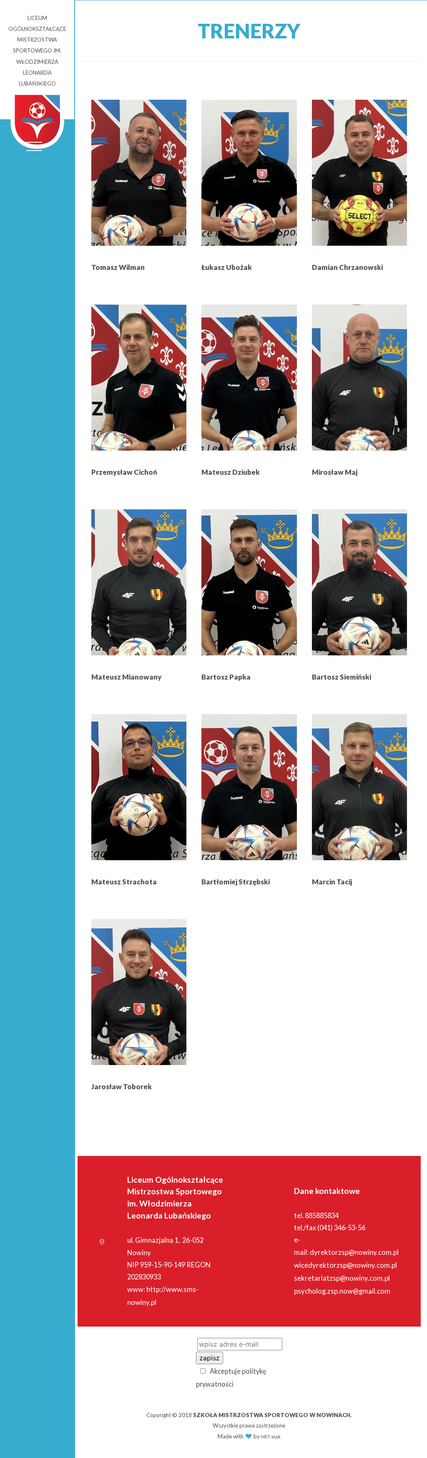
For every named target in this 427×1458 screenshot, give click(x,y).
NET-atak (271, 1436)
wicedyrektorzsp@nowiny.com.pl (345, 1265)
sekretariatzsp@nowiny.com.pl (342, 1278)
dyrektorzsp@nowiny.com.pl (354, 1252)
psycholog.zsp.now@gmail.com (342, 1291)
